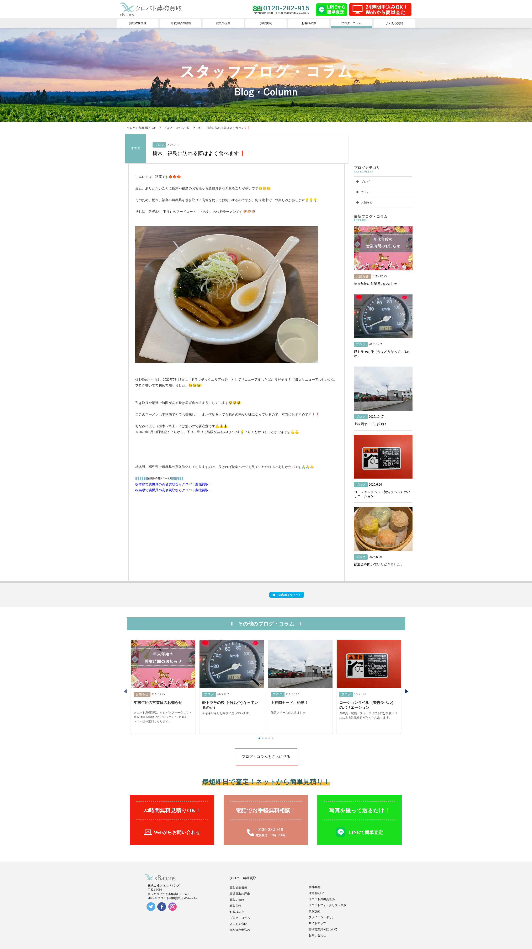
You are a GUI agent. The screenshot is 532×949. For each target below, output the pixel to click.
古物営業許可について (323, 929)
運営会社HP (316, 893)
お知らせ (367, 202)
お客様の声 (237, 911)
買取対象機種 (238, 887)
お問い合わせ (317, 935)
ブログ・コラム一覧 (177, 127)
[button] (406, 691)
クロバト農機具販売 (322, 899)
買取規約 (314, 911)
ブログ (365, 181)
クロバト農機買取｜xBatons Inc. (178, 898)
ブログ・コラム (240, 917)
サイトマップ (317, 923)
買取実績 (235, 905)
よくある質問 (238, 924)
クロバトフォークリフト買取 (327, 905)
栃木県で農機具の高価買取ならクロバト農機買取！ (173, 484)
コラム (365, 192)
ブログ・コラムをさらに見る (266, 757)
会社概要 (314, 887)
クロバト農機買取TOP (141, 127)
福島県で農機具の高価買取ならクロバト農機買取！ (173, 490)
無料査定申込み (240, 930)
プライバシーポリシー (323, 917)
